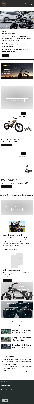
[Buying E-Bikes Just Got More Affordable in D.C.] (6, 339)
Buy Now (7, 280)
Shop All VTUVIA (17, 100)
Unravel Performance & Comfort (10, 249)
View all (17, 325)
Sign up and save (8, 389)
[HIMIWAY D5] (17, 207)
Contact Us (5, 385)
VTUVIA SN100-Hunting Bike (17, 97)
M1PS (5, 56)
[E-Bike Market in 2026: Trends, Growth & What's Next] (6, 331)
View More (5, 376)
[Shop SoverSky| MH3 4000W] (17, 291)
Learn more (7, 145)
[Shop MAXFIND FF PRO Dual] (17, 309)
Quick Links (5, 381)
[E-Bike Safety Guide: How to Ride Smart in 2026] (6, 346)
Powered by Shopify (16, 402)
